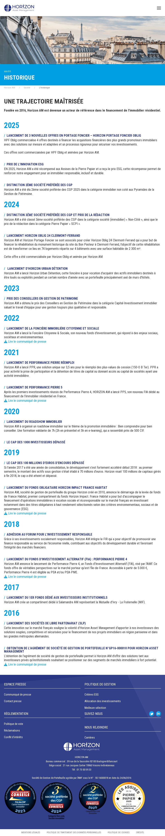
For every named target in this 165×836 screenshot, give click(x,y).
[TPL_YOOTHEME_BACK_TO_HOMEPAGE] (19, 8)
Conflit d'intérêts (13, 737)
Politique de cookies (118, 832)
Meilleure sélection (95, 707)
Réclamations (12, 730)
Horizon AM (9, 87)
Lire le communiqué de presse (26, 341)
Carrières (90, 737)
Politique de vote (13, 723)
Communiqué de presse (17, 694)
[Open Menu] (159, 8)
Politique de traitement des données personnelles (74, 832)
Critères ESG (92, 694)
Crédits (140, 832)
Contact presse (13, 701)
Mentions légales (30, 832)
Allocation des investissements (103, 701)
